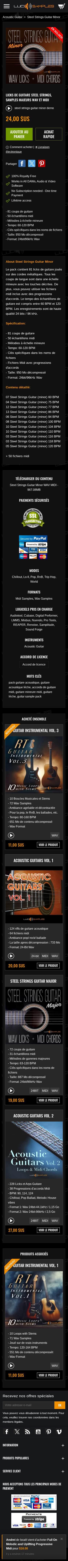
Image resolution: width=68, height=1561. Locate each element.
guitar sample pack (29, 696)
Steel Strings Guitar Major (33, 981)
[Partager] (22, 163)
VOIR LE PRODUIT (48, 845)
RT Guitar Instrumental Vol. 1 (33, 1265)
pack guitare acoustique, (25, 682)
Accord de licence (34, 664)
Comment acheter (21, 147)
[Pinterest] (41, 163)
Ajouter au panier (19, 134)
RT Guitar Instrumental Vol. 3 (33, 730)
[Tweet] (31, 163)
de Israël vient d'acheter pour (31, 1544)
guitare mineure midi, (29, 691)
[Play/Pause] (11, 835)
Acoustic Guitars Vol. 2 (33, 1115)
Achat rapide (48, 134)
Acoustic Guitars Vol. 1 (33, 860)
